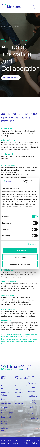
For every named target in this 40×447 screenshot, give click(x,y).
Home (3, 26)
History (4, 399)
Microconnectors (21, 386)
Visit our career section (10, 77)
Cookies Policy (35, 442)
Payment (31, 387)
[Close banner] (37, 181)
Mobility (31, 414)
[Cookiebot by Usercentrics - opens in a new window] (24, 181)
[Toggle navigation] (35, 7)
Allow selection (20, 257)
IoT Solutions (33, 418)
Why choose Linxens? (14, 26)
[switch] (35, 223)
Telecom (31, 392)
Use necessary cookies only (20, 264)
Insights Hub (6, 417)
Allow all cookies (20, 250)
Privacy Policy (27, 442)
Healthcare (32, 396)
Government (33, 383)
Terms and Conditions (16, 442)
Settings (31, 244)
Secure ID (19, 403)
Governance (6, 403)
